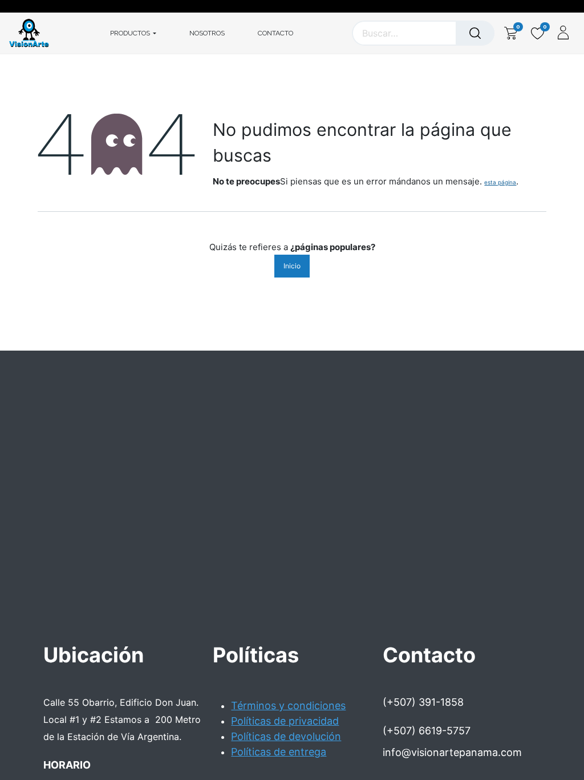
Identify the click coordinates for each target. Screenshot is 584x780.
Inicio (292, 266)
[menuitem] (207, 33)
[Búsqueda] (475, 33)
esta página (500, 182)
